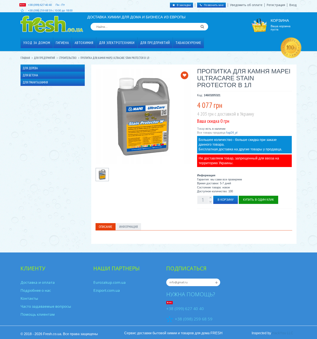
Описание (105, 226)
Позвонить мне (213, 5)
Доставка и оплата (37, 282)
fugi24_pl (231, 132)
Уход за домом (36, 42)
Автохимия (84, 42)
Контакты (29, 298)
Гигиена (62, 42)
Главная (25, 58)
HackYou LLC (282, 333)
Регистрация (276, 5)
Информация (128, 226)
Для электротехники (117, 42)
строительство (68, 58)
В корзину (226, 199)
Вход (293, 5)
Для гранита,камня (35, 82)
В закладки (183, 5)
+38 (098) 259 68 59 (193, 319)
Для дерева (30, 68)
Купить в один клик (258, 199)
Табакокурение (188, 42)
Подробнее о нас (35, 290)
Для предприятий (155, 42)
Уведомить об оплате (246, 5)
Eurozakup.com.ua (109, 282)
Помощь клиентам (37, 314)
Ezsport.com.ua (106, 290)
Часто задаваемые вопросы (45, 306)
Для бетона (30, 75)
